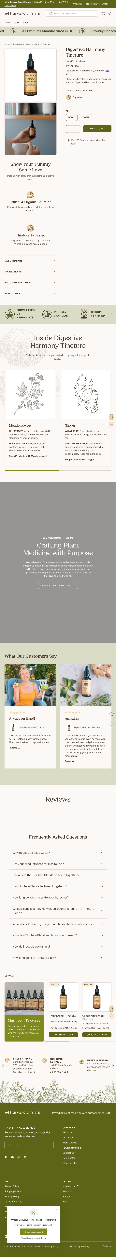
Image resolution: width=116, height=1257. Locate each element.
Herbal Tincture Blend (75, 61)
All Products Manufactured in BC (35, 31)
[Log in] (103, 13)
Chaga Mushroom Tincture (93, 1018)
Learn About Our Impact (58, 585)
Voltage (86, 1246)
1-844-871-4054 (59, 1071)
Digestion (17, 44)
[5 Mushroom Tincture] (63, 997)
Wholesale (77, 4)
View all (10, 976)
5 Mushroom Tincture (62, 1016)
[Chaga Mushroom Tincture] (96, 997)
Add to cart (97, 128)
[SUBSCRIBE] (48, 1145)
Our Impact (68, 1137)
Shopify (76, 1246)
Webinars (68, 1191)
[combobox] (71, 13)
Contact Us (68, 1153)
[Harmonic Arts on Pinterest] (25, 1157)
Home (7, 44)
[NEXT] (111, 314)
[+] (78, 129)
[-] (69, 129)
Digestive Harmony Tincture (37, 44)
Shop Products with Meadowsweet (28, 456)
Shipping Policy (13, 1191)
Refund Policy (12, 1186)
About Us (67, 1132)
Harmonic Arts (18, 1246)
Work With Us (70, 1142)
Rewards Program (72, 1147)
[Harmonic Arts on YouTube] (12, 1157)
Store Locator (70, 1163)
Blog (65, 1201)
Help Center (92, 4)
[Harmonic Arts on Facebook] (6, 1157)
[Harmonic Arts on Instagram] (19, 1157)
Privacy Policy (12, 1196)
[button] (110, 13)
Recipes (67, 1196)
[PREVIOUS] (5, 314)
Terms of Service (13, 1201)
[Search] (49, 13)
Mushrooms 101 (71, 1186)
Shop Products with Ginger (79, 459)
